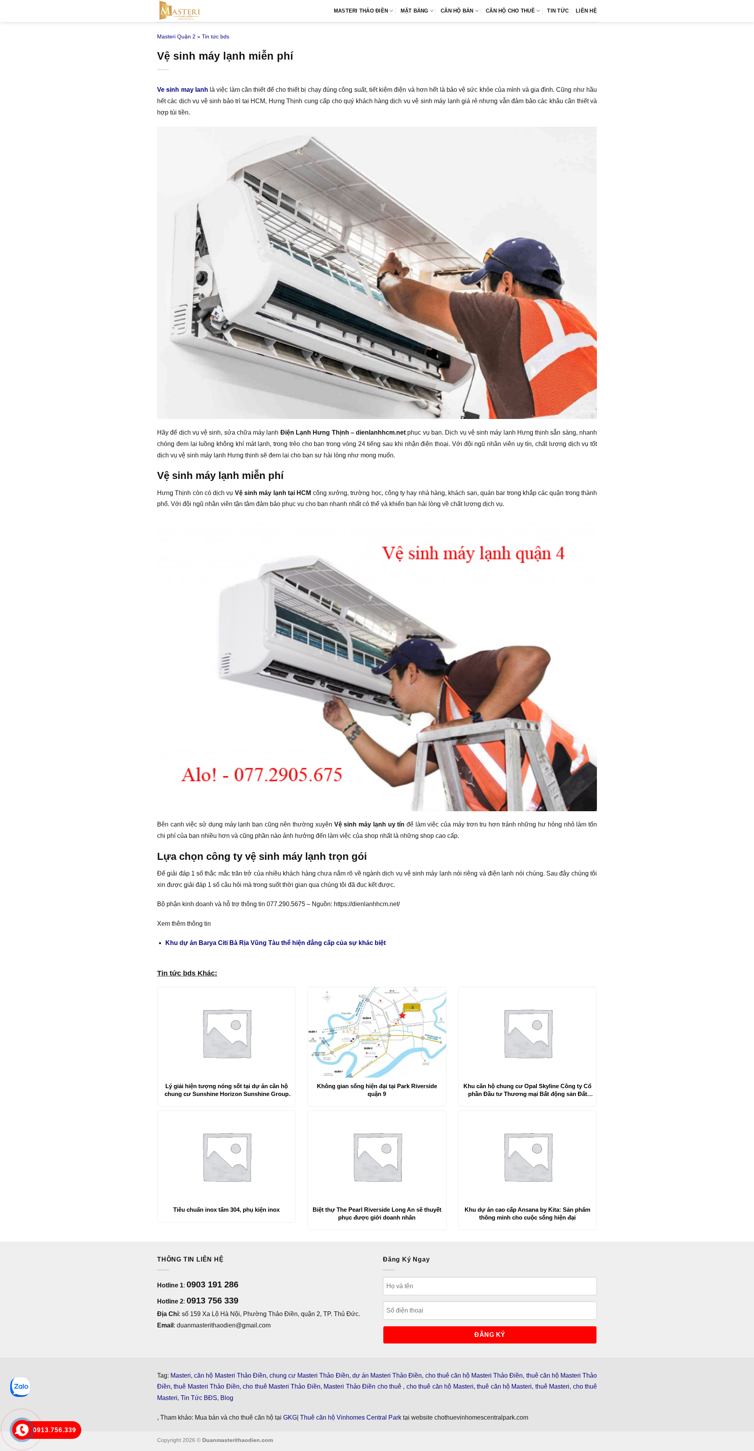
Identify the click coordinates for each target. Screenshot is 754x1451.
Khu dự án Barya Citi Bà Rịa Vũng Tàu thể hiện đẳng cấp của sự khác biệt (275, 942)
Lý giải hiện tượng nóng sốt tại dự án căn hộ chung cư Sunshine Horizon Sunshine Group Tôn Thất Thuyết (227, 1090)
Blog (226, 1398)
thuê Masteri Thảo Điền (206, 1386)
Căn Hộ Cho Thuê (510, 11)
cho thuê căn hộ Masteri (440, 1386)
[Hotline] (22, 1430)
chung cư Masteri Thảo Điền (309, 1375)
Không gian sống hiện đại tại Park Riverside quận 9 (377, 1090)
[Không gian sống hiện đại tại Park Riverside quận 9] (377, 1032)
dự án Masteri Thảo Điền (387, 1375)
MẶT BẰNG (414, 11)
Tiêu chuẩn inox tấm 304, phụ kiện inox (226, 1209)
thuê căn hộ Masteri (504, 1386)
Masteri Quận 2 (176, 36)
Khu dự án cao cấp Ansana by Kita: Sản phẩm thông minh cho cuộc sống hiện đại (527, 1213)
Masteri (180, 1375)
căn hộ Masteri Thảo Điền (230, 1375)
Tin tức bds (215, 36)
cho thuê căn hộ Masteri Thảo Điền (474, 1375)
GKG (290, 1417)
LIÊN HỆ (586, 11)
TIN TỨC (558, 11)
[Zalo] (20, 1387)
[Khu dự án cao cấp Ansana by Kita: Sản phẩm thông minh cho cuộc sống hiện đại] (528, 1156)
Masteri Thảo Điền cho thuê (363, 1386)
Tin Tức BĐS (199, 1398)
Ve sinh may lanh (182, 89)
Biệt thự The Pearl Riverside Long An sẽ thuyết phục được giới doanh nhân (377, 1213)
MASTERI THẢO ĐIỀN (361, 11)
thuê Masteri (552, 1386)
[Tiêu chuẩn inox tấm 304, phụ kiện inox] (226, 1156)
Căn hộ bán (457, 11)
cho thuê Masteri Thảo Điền (281, 1386)
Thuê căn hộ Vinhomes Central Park (350, 1417)
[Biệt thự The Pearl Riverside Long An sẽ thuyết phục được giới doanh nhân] (377, 1156)
